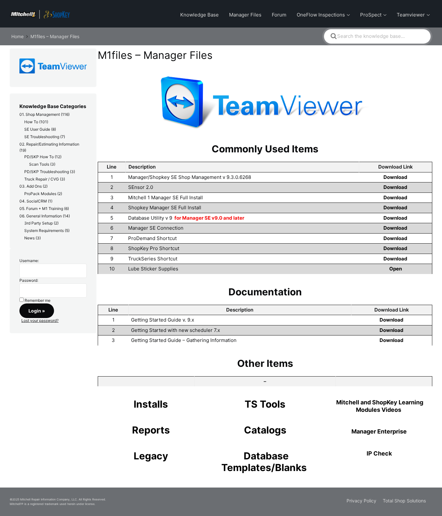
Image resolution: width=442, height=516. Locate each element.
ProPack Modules (40, 193)
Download (395, 177)
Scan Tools (39, 164)
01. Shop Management (39, 114)
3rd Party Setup (38, 223)
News (29, 238)
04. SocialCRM (33, 201)
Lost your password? (40, 320)
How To (31, 121)
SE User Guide (37, 129)
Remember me (37, 300)
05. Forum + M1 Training (41, 208)
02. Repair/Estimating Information (49, 144)
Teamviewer (411, 15)
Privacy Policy (361, 500)
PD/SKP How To (39, 156)
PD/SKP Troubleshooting (46, 171)
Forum (279, 15)
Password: (28, 280)
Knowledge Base (199, 15)
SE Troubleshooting (41, 136)
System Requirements (44, 230)
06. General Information (40, 216)
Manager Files (245, 15)
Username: (29, 260)
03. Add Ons (30, 186)
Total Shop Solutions (404, 500)
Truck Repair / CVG (41, 179)
